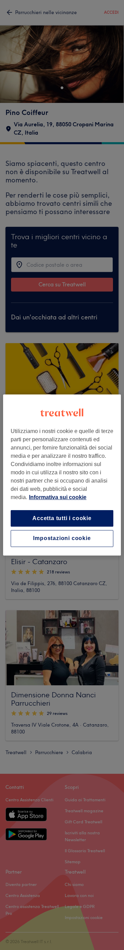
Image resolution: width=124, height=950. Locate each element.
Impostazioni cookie (62, 538)
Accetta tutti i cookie (62, 518)
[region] (62, 475)
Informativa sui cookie (57, 497)
